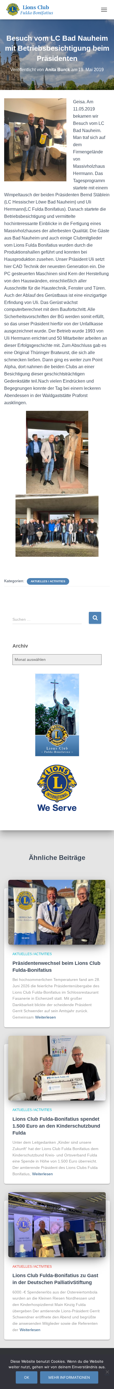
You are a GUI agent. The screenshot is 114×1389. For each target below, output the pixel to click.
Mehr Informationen (69, 1377)
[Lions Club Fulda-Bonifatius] (31, 10)
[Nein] (107, 1372)
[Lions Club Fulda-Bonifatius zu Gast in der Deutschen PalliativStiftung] (57, 1224)
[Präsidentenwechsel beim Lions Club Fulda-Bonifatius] (57, 912)
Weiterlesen (45, 1017)
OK (26, 1377)
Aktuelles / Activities (48, 581)
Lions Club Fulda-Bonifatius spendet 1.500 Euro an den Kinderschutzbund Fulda (56, 1126)
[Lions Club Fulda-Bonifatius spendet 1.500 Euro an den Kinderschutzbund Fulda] (57, 1068)
